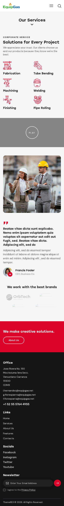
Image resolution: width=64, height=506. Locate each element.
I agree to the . (21, 489)
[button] (32, 132)
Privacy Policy (28, 490)
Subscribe (57, 484)
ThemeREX (8, 502)
